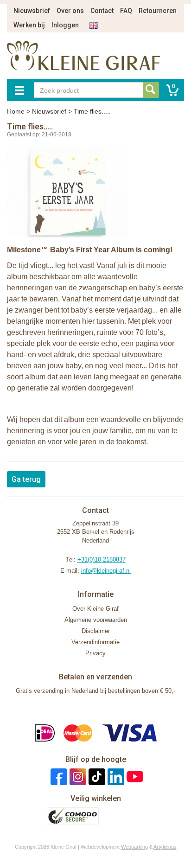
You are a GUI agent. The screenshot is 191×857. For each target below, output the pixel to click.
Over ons (70, 10)
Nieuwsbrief (31, 10)
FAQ (126, 10)
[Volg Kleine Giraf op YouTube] (133, 776)
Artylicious (165, 847)
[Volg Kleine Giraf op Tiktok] (95, 776)
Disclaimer (96, 630)
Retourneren (158, 10)
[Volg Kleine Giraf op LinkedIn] (114, 776)
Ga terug (26, 479)
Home (16, 111)
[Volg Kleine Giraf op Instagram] (76, 776)
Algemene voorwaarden (95, 619)
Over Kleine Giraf (95, 608)
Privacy (95, 653)
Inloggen (65, 25)
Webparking (134, 847)
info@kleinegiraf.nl (106, 570)
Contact (102, 10)
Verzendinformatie (95, 642)
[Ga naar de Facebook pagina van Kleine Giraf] (57, 776)
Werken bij (29, 25)
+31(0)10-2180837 (101, 559)
